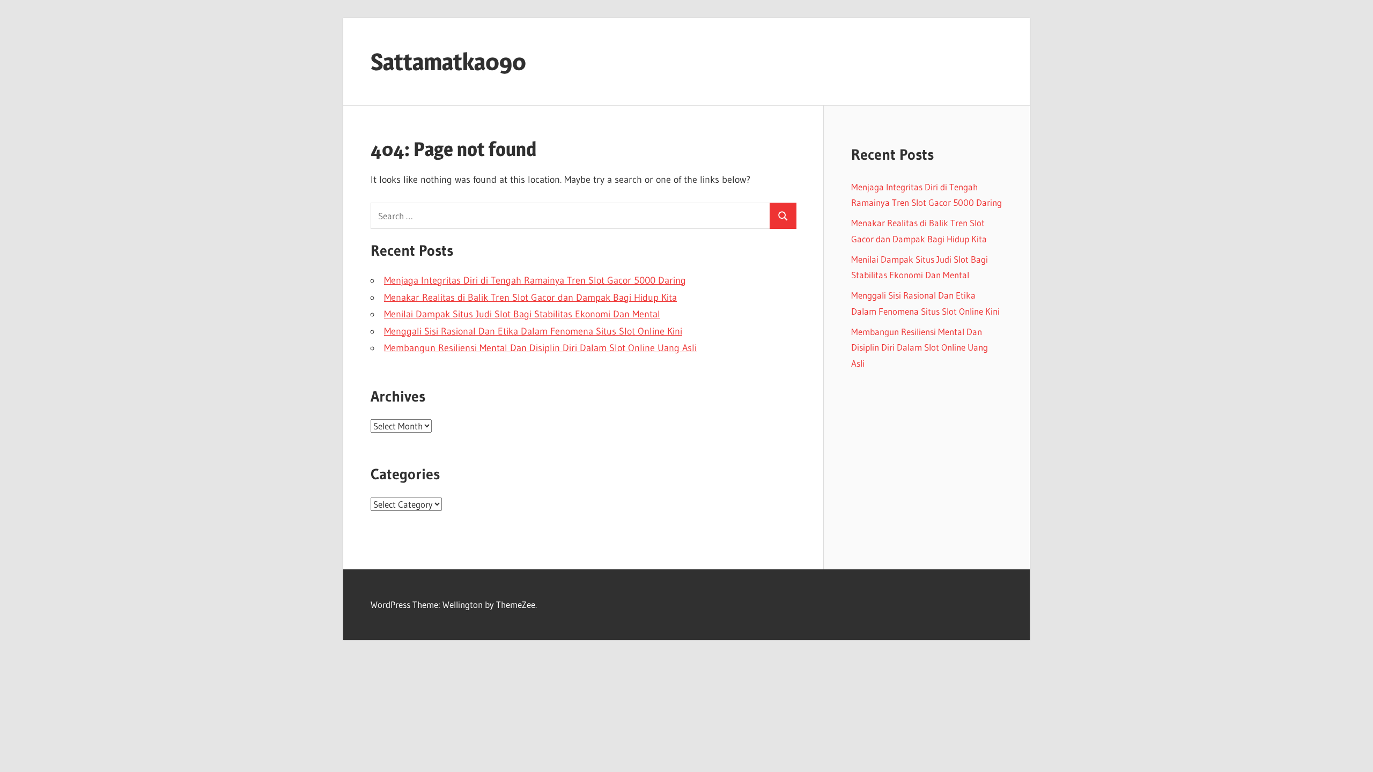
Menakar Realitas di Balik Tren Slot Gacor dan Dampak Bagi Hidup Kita (530, 297)
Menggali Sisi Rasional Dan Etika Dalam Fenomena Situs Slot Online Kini (533, 331)
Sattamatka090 (448, 61)
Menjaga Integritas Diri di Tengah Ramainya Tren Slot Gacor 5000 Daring (535, 280)
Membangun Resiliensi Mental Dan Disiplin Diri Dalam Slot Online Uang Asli (540, 348)
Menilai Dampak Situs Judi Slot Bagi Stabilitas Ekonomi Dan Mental (522, 314)
